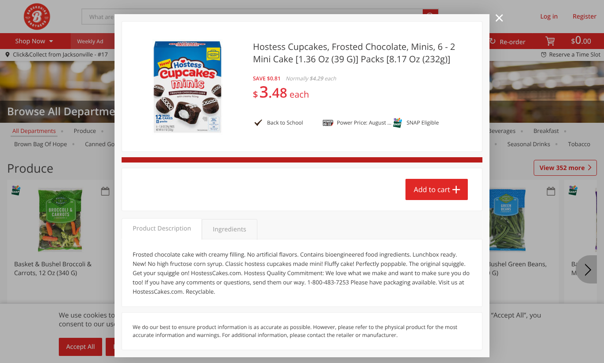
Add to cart (432, 189)
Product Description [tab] (162, 228)
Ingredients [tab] (229, 229)
